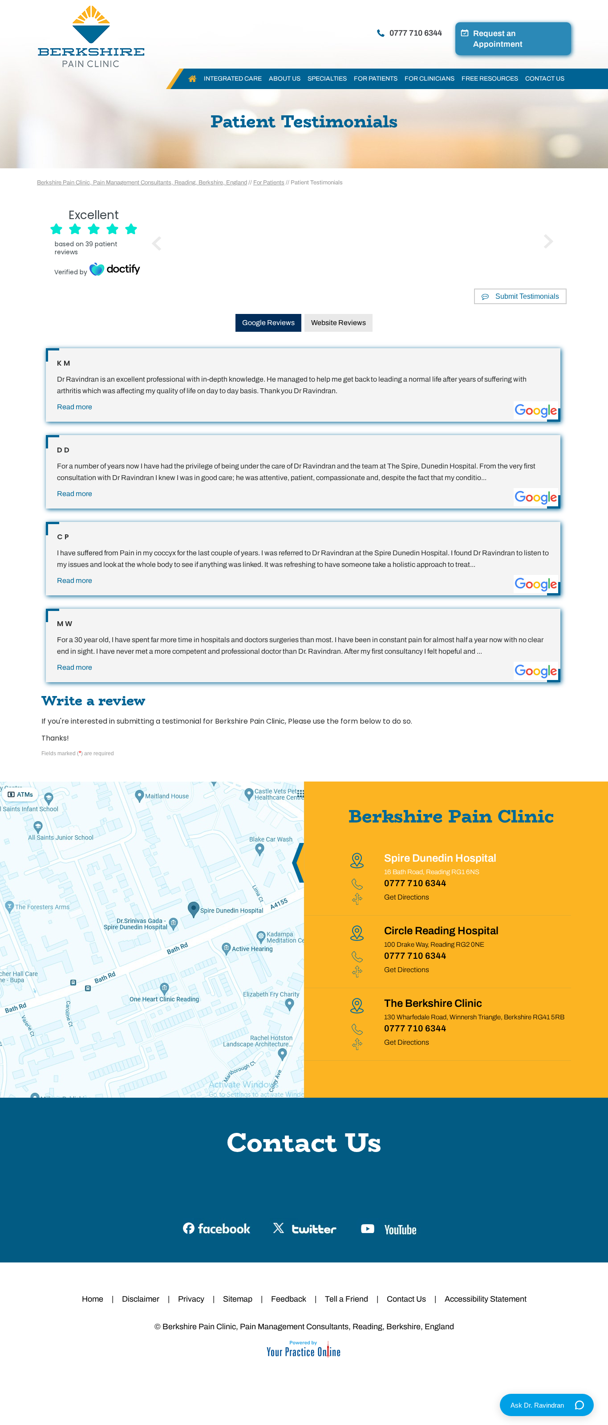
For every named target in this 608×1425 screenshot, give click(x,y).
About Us (284, 78)
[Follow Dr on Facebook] (217, 1227)
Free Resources (490, 78)
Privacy (191, 1299)
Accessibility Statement (486, 1299)
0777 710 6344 (415, 32)
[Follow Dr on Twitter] (304, 1227)
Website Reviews (338, 322)
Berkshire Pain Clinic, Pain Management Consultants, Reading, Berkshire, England (142, 182)
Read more (74, 407)
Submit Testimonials (527, 296)
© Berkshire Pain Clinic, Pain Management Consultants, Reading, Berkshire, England (304, 1326)
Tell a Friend (346, 1299)
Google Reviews (268, 322)
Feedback (288, 1299)
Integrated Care (233, 78)
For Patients (375, 78)
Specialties (327, 78)
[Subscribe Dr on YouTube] (391, 1227)
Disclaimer (140, 1299)
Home (192, 79)
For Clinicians (429, 78)
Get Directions (406, 897)
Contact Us (544, 78)
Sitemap (237, 1299)
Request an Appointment (498, 39)
